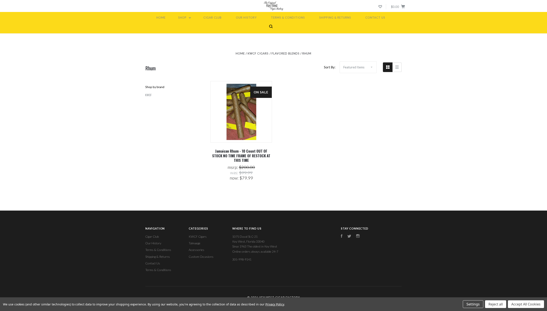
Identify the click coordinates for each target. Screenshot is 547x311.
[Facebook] (342, 236)
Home (161, 17)
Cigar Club (212, 17)
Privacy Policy (274, 304)
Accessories (196, 250)
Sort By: (329, 67)
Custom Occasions (201, 256)
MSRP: (233, 167)
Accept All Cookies (526, 304)
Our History (246, 17)
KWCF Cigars (198, 236)
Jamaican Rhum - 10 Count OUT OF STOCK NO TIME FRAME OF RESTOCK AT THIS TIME (241, 155)
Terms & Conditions (288, 17)
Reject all (495, 304)
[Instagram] (358, 236)
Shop (182, 17)
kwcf (148, 95)
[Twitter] (349, 236)
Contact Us (375, 17)
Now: (235, 177)
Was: (234, 172)
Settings (473, 304)
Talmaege (194, 243)
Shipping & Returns (335, 17)
